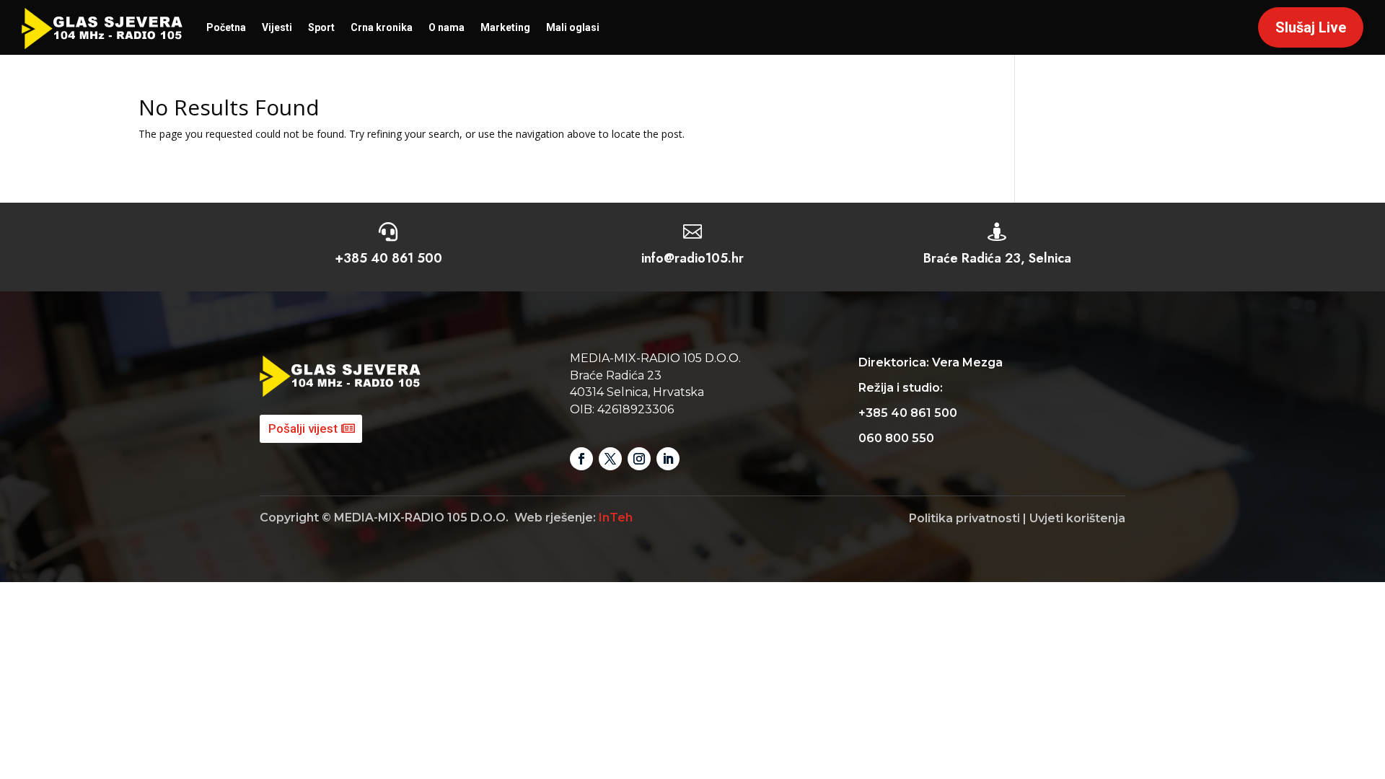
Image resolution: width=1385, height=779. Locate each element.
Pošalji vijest (303, 428)
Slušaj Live (1310, 27)
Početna (226, 27)
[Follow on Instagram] (639, 458)
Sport (321, 27)
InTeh (616, 517)
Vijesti (277, 27)
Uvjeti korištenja (1077, 518)
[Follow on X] (610, 458)
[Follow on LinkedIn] (668, 458)
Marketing (505, 27)
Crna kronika (382, 27)
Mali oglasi (572, 27)
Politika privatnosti (964, 518)
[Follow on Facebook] (581, 458)
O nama (446, 27)
